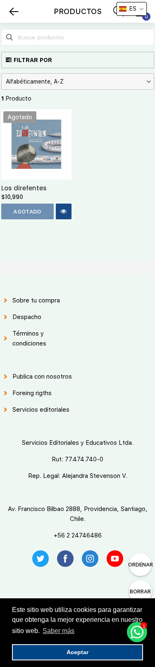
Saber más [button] (58, 630)
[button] (78, 81)
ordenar (140, 564)
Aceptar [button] (77, 652)
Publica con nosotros (42, 376)
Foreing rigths (32, 393)
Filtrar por (33, 60)
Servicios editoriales (40, 409)
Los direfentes (24, 188)
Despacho (26, 317)
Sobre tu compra (36, 300)
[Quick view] (64, 211)
